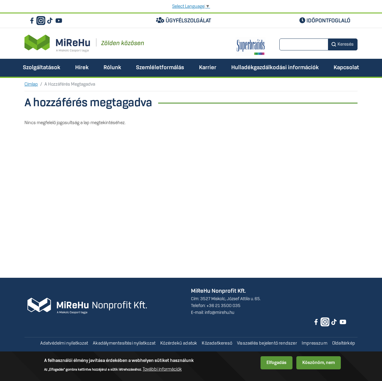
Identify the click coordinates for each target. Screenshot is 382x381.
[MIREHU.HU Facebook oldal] (31, 20)
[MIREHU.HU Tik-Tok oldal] (49, 20)
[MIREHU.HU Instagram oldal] (40, 20)
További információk (162, 369)
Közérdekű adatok (178, 343)
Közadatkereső (217, 343)
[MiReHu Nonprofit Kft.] (87, 306)
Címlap (31, 84)
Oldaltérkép (343, 343)
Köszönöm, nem (318, 362)
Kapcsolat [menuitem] (346, 68)
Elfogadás (276, 362)
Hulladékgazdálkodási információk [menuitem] (275, 68)
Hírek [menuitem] (82, 68)
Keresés (346, 44)
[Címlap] (84, 43)
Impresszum (314, 343)
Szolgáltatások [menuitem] (41, 68)
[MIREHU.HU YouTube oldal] (58, 20)
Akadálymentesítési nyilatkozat (124, 343)
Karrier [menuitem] (207, 68)
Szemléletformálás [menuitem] (160, 68)
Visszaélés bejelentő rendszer (267, 343)
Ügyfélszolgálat (187, 21)
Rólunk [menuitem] (112, 68)
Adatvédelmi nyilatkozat (64, 343)
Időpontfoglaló (327, 21)
